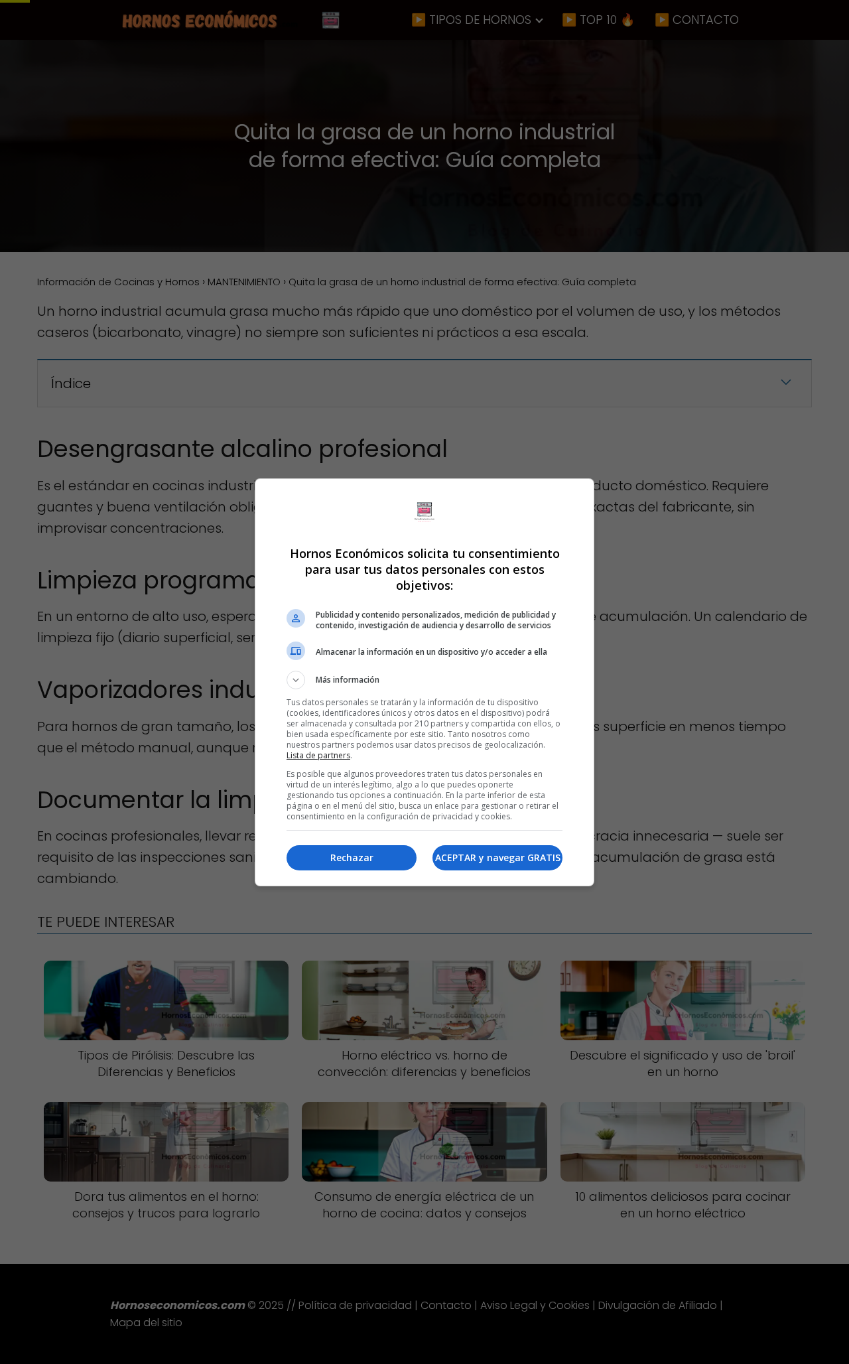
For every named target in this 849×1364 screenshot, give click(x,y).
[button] (424, 680)
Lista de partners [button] (318, 755)
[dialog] (424, 682)
